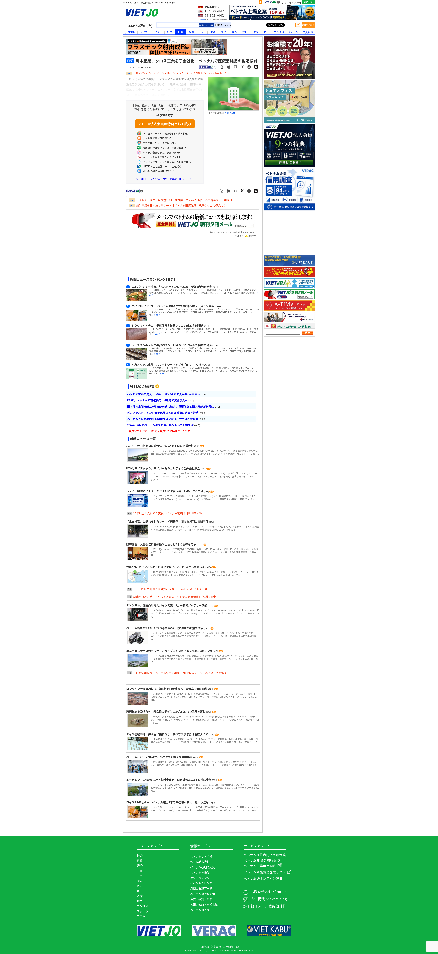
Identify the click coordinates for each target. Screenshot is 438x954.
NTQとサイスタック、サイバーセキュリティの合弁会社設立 (163, 468)
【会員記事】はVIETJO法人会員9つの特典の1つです (158, 431)
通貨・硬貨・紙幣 (201, 899)
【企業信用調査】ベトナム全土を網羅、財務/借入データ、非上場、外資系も (180, 673)
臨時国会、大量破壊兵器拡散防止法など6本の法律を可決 (161, 544)
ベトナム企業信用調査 (260, 865)
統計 (245, 32)
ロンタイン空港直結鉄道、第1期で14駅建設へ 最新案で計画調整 (167, 689)
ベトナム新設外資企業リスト (265, 872)
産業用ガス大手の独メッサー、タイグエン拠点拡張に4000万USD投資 (169, 651)
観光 (223, 32)
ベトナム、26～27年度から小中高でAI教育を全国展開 (159, 757)
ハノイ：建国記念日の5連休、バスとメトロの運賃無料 (160, 445)
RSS (237, 946)
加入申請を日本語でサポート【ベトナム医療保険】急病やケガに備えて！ (181, 205)
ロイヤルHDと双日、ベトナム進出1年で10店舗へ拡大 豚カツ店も (167, 802)
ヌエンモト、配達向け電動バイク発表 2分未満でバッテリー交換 (167, 605)
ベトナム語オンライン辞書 (263, 878)
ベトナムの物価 (199, 872)
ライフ (144, 32)
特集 (266, 32)
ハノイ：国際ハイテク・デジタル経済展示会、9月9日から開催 (165, 491)
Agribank (202, 19)
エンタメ (279, 32)
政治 (234, 32)
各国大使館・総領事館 (204, 904)
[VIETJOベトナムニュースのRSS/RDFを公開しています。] (260, 2)
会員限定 (308, 32)
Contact (281, 891)
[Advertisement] (190, 258)
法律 (255, 32)
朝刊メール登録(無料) (268, 906)
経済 (191, 32)
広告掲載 (257, 898)
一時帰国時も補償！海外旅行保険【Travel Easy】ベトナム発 (170, 589)
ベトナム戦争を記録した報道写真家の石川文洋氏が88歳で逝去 (165, 628)
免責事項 (252, 235)
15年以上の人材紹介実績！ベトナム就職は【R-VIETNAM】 (169, 513)
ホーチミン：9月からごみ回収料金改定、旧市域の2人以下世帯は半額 (169, 780)
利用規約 (239, 235)
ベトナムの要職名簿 (202, 894)
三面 (202, 32)
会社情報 (130, 32)
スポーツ (293, 32)
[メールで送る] (235, 66)
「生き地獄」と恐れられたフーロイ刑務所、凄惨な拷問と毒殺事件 (167, 521)
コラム (141, 916)
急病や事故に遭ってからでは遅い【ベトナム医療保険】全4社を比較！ (176, 597)
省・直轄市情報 (199, 862)
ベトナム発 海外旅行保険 (262, 860)
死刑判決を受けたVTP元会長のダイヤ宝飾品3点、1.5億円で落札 (166, 711)
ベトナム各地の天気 (202, 867)
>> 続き (157, 314)
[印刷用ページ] (228, 66)
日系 (180, 32)
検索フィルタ (224, 25)
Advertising (277, 898)
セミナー (157, 32)
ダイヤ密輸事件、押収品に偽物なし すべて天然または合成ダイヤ (167, 734)
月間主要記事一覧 (201, 888)
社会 (169, 32)
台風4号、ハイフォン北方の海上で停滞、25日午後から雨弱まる (165, 567)
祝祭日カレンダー (201, 878)
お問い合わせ (261, 891)
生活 (212, 32)
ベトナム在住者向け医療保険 (265, 854)
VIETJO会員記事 (142, 386)
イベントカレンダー (202, 883)
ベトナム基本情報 (201, 856)
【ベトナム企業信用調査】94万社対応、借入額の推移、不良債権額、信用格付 (184, 200)
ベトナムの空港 (199, 910)
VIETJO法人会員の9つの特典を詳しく (163, 179)
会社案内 (228, 946)
